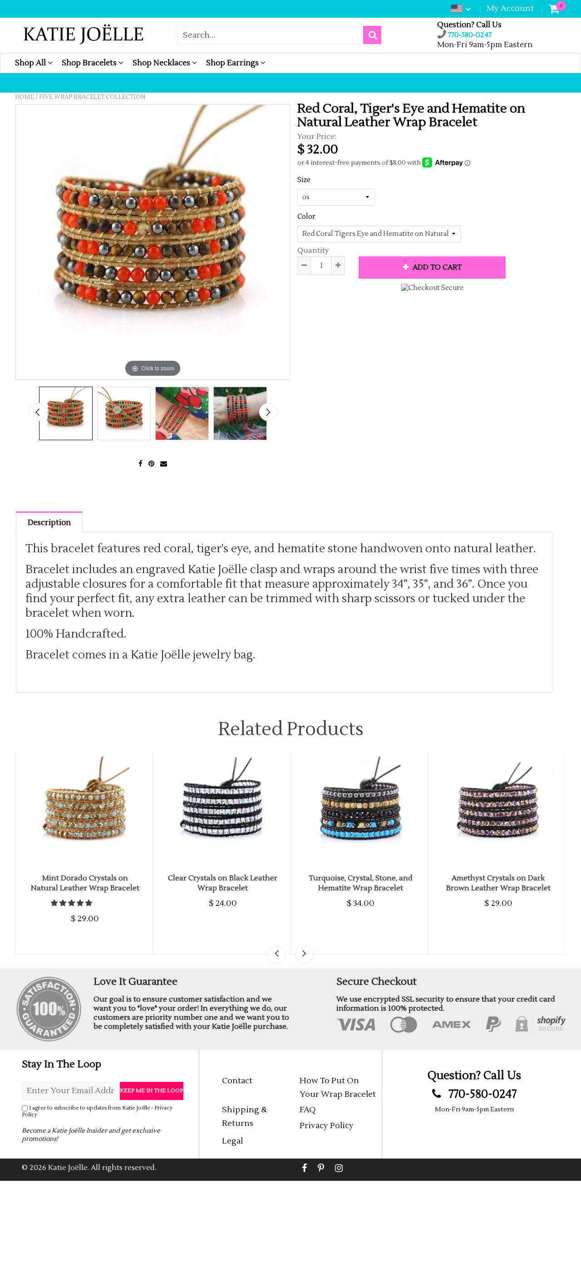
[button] (72, 903)
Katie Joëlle (68, 1167)
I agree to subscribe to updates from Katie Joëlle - (97, 1111)
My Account (510, 8)
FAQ (308, 1110)
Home (24, 97)
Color (306, 216)
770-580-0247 (469, 34)
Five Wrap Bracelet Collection (92, 97)
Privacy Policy (327, 1125)
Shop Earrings (233, 63)
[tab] (49, 521)
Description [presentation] (49, 523)
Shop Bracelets (90, 63)
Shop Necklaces (162, 63)
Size (303, 180)
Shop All (31, 63)
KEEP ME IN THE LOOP (151, 1090)
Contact (237, 1081)
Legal (232, 1141)
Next (268, 412)
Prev (38, 412)
